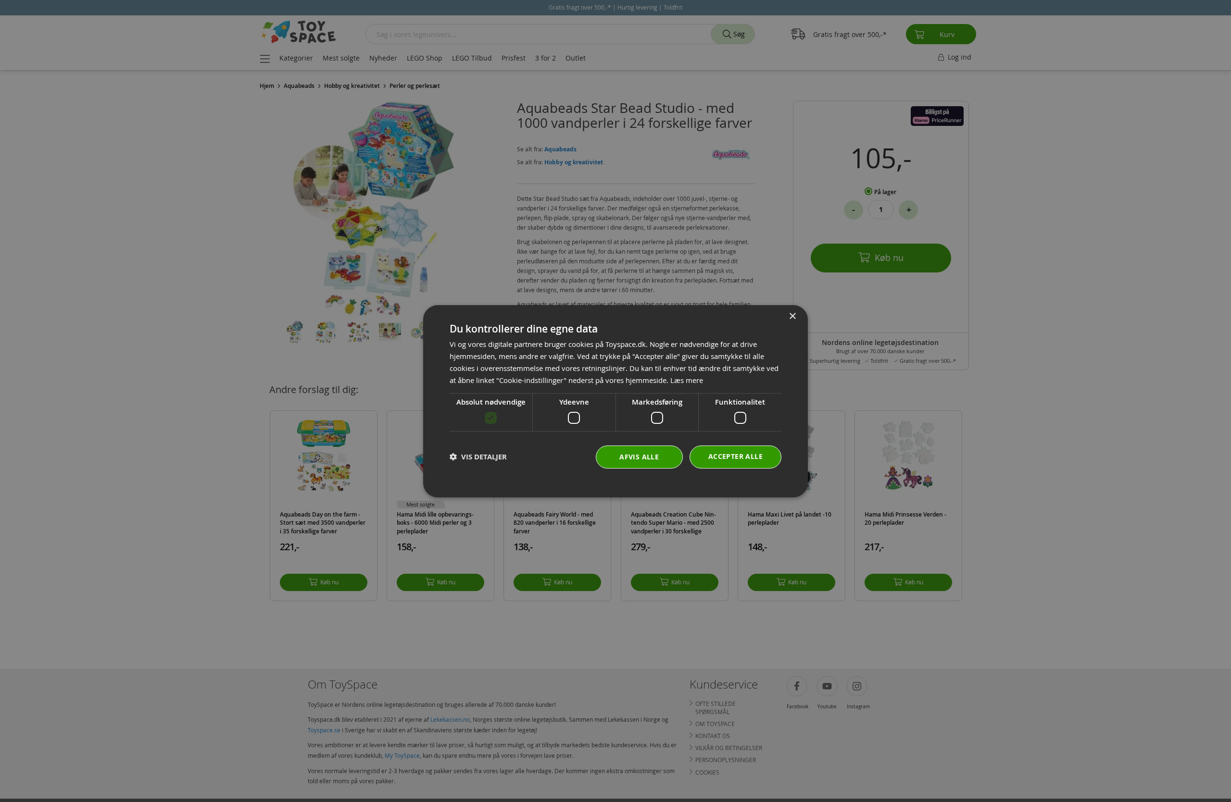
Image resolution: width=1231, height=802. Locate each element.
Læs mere (686, 379)
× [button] (792, 316)
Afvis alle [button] (639, 456)
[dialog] (615, 401)
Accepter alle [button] (735, 455)
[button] (478, 456)
